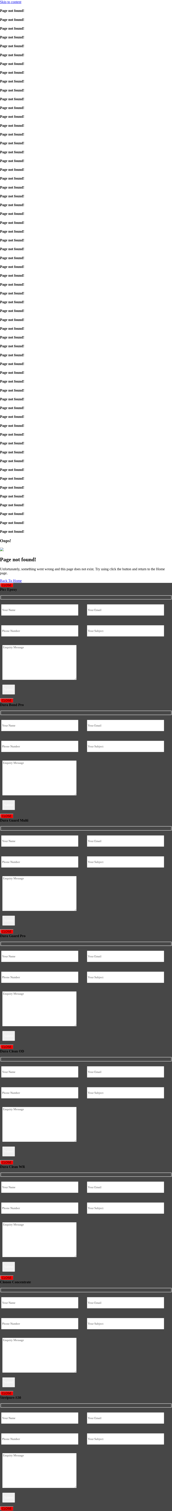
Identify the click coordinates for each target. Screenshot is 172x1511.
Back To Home (11, 581)
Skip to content (10, 2)
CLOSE (7, 585)
